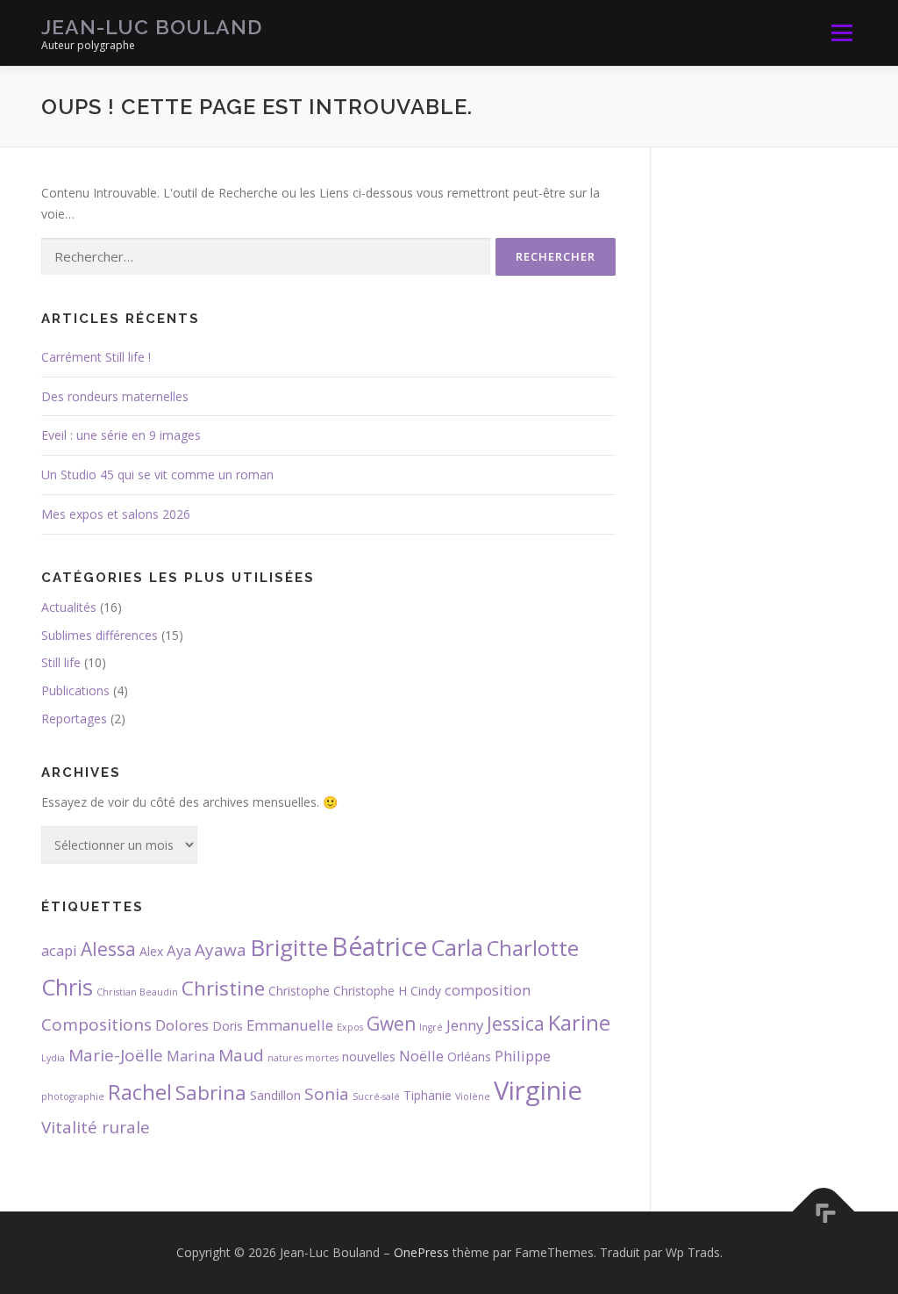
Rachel (140, 1092)
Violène (472, 1096)
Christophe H (370, 990)
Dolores (182, 1025)
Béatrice (379, 946)
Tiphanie (427, 1095)
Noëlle (421, 1056)
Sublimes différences (99, 635)
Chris (67, 987)
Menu (841, 33)
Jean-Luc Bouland (151, 27)
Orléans (469, 1056)
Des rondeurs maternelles (115, 396)
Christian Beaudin (137, 992)
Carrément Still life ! (96, 357)
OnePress (421, 1252)
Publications (75, 690)
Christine (223, 988)
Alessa (108, 949)
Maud (241, 1055)
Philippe (523, 1056)
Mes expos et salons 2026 (115, 514)
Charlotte (533, 948)
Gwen (391, 1023)
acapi (59, 950)
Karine (579, 1023)
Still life (61, 662)
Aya (179, 950)
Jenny (464, 1025)
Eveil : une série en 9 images (121, 435)
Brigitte (289, 947)
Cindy (425, 990)
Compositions (96, 1024)
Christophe (299, 990)
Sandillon (275, 1095)
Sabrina (210, 1092)
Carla (457, 947)
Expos (350, 1027)
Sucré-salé (376, 1096)
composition (488, 990)
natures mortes (303, 1058)
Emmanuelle (289, 1025)
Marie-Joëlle (115, 1055)
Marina (191, 1056)
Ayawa (220, 949)
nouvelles (369, 1056)
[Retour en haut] (824, 1212)
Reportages (74, 718)
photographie (72, 1096)
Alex (151, 951)
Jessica (516, 1023)
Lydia (53, 1058)
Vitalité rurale (95, 1127)
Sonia (326, 1093)
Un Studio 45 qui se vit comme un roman (157, 474)
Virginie (538, 1090)
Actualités (68, 607)
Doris (227, 1025)
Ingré (431, 1027)
